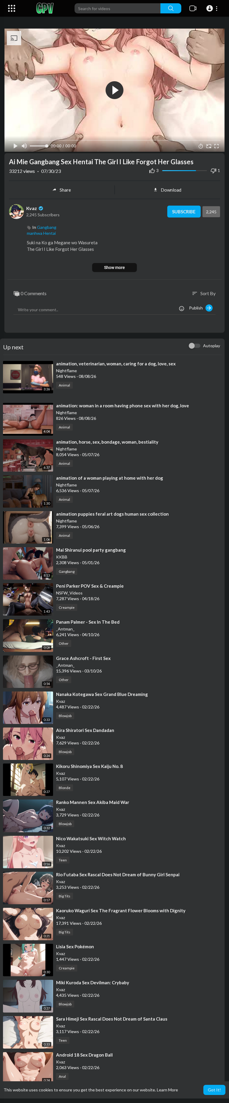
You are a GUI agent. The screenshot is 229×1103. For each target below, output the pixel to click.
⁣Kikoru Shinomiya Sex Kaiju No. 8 (89, 766)
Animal (64, 385)
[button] (213, 8)
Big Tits (64, 896)
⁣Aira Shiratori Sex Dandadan (85, 730)
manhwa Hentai (41, 233)
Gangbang (46, 227)
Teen (63, 860)
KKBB (61, 556)
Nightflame (66, 370)
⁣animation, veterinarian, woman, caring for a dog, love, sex (116, 363)
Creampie (67, 607)
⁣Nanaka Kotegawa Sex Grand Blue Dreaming (102, 694)
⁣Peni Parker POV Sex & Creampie (90, 586)
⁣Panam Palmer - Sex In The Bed (88, 622)
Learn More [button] (167, 1089)
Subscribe (184, 211)
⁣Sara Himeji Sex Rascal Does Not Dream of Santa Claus (111, 1018)
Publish (197, 307)
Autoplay (211, 345)
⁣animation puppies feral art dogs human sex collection (112, 514)
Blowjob (65, 716)
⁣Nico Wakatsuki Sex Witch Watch (91, 838)
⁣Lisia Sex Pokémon (75, 946)
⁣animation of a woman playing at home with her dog (109, 478)
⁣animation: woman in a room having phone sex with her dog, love (122, 405)
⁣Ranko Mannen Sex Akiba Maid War (92, 802)
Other (64, 643)
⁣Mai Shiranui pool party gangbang (91, 550)
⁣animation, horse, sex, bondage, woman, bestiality (107, 442)
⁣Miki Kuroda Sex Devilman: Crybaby (92, 982)
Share (65, 190)
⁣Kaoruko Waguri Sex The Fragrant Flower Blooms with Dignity (120, 910)
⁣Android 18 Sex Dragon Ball (84, 1054)
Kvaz (32, 208)
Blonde (64, 788)
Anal (62, 1076)
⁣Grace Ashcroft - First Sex (83, 658)
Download (171, 190)
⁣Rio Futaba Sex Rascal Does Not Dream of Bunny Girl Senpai (118, 874)
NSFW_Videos (69, 592)
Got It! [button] (214, 1089)
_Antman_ (65, 628)
